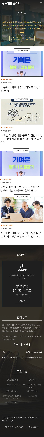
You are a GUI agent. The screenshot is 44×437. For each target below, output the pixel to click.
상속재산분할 (20, 51)
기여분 (26, 51)
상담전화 (22, 301)
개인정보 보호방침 (32, 427)
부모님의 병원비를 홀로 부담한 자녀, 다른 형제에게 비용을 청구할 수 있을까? (21, 139)
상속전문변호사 (11, 3)
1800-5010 (22, 278)
